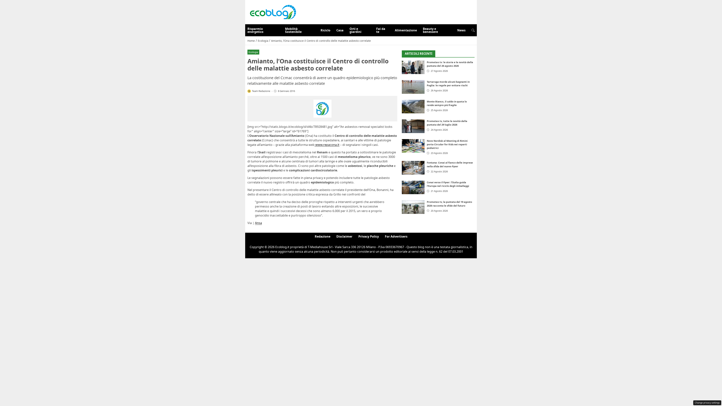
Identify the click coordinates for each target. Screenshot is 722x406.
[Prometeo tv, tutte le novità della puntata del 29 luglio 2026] (413, 126)
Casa (340, 30)
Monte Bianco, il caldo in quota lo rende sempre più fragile (447, 103)
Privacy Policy (368, 236)
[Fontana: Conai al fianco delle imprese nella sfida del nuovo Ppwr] (413, 168)
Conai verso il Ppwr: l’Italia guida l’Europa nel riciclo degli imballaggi (448, 184)
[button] (473, 30)
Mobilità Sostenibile (293, 30)
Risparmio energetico (255, 30)
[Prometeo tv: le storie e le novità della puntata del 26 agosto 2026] (413, 67)
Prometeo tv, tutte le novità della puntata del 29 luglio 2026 (447, 122)
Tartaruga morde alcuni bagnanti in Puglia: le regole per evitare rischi (448, 83)
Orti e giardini (355, 30)
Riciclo (325, 30)
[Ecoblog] (272, 12)
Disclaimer (344, 236)
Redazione (322, 236)
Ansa (258, 223)
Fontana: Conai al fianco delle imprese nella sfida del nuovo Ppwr (450, 164)
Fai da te (380, 30)
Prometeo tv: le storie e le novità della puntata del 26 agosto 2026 (450, 64)
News (461, 30)
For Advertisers (396, 236)
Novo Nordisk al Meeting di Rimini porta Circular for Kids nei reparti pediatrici (447, 144)
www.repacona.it (327, 145)
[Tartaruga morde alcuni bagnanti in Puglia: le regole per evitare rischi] (413, 87)
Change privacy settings (707, 402)
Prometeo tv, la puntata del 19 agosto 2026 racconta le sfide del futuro (449, 203)
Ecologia (253, 52)
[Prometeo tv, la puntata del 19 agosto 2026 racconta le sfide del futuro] (413, 207)
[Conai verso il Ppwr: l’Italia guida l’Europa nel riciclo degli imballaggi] (413, 187)
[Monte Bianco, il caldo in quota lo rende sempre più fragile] (413, 107)
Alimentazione (406, 30)
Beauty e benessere (430, 30)
